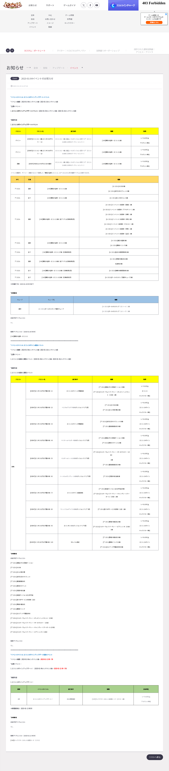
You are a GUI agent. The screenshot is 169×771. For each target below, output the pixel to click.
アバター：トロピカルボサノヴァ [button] (34, 50)
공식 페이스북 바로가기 (90, 5)
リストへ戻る (155, 757)
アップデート (58, 67)
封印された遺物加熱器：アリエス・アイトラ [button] (108, 50)
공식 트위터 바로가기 (83, 5)
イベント (74, 67)
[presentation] (8, 50)
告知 (45, 67)
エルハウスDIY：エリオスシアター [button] (144, 50)
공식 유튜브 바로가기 (97, 5)
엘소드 (12, 5)
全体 (36, 67)
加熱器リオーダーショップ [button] (71, 50)
